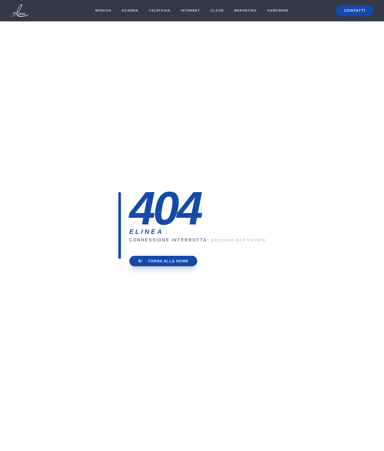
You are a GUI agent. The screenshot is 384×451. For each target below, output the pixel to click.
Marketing (245, 10)
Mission (103, 10)
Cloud (217, 10)
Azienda (130, 10)
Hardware (278, 10)
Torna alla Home (168, 261)
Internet (190, 10)
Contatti (354, 10)
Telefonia (160, 10)
